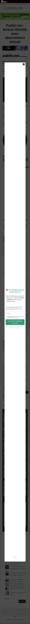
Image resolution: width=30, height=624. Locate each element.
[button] (2, 1)
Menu (5, 2)
